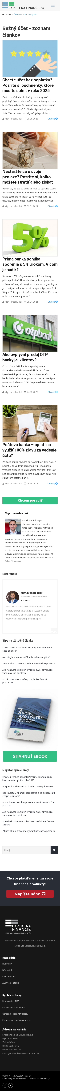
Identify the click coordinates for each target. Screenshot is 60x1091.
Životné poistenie (10, 982)
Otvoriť (51, 118)
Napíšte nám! (27, 893)
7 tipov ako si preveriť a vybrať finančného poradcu (28, 663)
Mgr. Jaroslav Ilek (13, 118)
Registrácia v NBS (10, 1001)
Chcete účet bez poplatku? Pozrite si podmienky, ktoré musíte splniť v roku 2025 (28, 85)
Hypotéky (7, 963)
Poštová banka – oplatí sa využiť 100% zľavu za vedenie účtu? (29, 450)
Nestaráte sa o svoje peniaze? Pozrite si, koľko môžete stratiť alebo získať (27, 177)
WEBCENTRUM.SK (23, 1076)
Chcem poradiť (30, 500)
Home (8, 14)
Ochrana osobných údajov (15, 1013)
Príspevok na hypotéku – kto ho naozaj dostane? (27, 786)
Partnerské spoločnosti (13, 1007)
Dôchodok (7, 970)
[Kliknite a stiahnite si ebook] (30, 725)
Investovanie (8, 976)
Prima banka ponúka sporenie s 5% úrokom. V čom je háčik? (30, 264)
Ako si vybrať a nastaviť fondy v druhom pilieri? (26, 657)
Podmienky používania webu (16, 1020)
